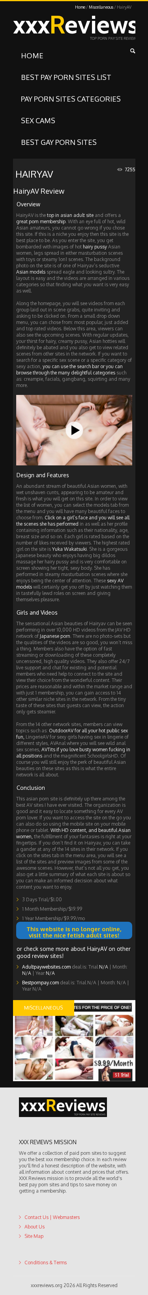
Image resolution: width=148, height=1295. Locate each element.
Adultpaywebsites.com (46, 982)
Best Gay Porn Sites (59, 142)
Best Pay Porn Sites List (66, 77)
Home (80, 7)
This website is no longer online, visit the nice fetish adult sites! (74, 930)
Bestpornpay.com (40, 998)
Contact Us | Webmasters (52, 1233)
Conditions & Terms (45, 1278)
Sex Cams (38, 120)
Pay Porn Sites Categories (71, 98)
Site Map (33, 1251)
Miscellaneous (101, 7)
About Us (34, 1242)
